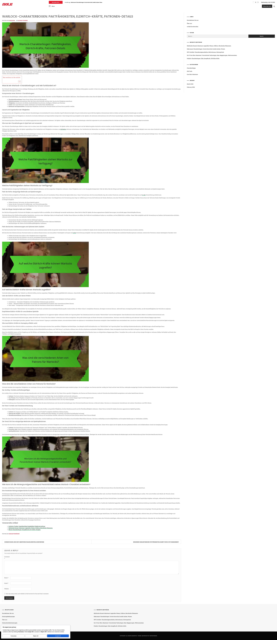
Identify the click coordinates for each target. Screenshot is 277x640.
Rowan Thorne (23, 20)
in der (144, 195)
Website (6, 588)
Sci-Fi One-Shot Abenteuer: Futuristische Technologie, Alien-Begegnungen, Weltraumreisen (212, 55)
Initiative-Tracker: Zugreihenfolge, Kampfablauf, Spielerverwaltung (27, 526)
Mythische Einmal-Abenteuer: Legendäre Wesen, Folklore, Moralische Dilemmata (31, 528)
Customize (13, 636)
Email (6, 583)
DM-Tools (189, 71)
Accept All (58, 636)
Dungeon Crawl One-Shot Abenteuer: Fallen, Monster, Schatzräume (24, 542)
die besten (63, 129)
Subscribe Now (267, 6)
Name (6, 577)
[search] (274, 6)
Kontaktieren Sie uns (192, 20)
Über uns (189, 23)
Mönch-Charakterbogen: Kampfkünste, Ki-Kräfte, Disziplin (25, 529)
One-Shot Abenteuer (192, 74)
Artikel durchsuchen (192, 26)
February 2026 (191, 87)
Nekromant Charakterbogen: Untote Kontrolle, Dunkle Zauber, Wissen (206, 49)
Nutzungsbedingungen (8, 616)
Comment (7, 557)
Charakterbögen (14, 533)
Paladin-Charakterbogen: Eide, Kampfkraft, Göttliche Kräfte (203, 58)
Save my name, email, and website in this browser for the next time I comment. (27, 593)
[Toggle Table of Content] (18, 81)
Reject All (35, 636)
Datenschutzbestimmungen (9, 623)
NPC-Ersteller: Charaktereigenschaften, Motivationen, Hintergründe (87, 2)
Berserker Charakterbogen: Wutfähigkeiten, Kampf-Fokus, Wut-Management (156, 542)
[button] (52, 6)
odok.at (7, 4)
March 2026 (190, 84)
